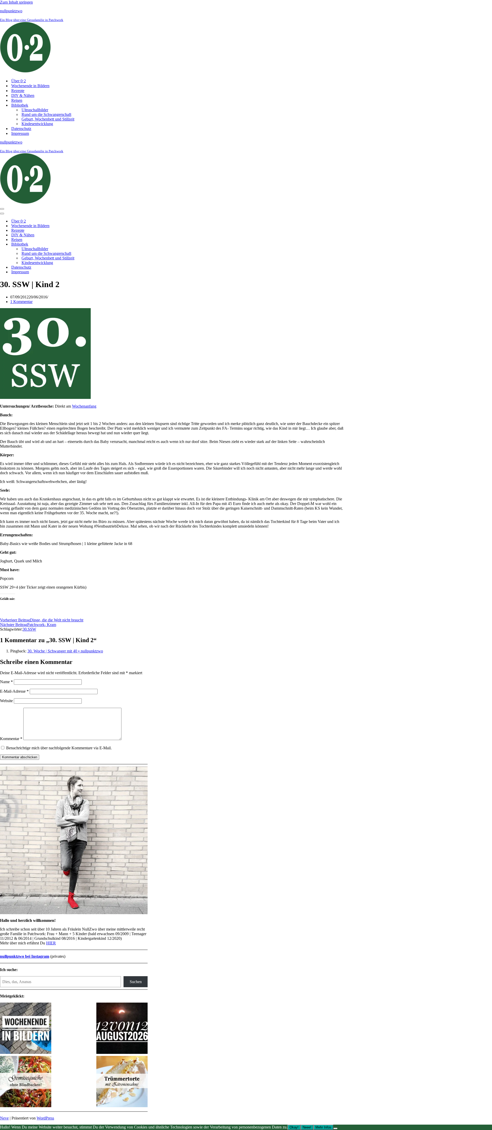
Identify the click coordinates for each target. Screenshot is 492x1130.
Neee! (307, 1127)
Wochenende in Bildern (30, 86)
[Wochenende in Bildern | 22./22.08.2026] (25, 1029)
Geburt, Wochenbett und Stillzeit (48, 119)
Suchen (136, 982)
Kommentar (11, 738)
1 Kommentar (21, 301)
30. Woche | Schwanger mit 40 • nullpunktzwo (65, 651)
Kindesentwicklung (37, 124)
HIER (51, 943)
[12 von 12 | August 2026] (122, 1029)
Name (6, 682)
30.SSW (29, 629)
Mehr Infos (323, 1127)
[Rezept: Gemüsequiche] (25, 1082)
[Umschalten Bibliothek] (89, 244)
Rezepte (17, 90)
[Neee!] (335, 1128)
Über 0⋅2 (18, 81)
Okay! (294, 1127)
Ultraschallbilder (35, 110)
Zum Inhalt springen (16, 2)
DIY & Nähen (22, 95)
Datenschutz (21, 128)
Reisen (16, 100)
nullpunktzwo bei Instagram (24, 956)
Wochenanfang (84, 406)
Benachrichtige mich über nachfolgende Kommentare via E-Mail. (59, 748)
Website (6, 701)
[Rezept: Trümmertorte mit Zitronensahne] (122, 1082)
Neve (4, 1118)
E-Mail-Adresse (14, 691)
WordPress (45, 1118)
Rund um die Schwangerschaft (46, 114)
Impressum (20, 133)
